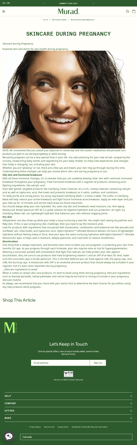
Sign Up (98, 362)
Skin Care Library (59, 20)
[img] (68, 11)
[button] (133, 12)
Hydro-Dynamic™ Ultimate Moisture (77, 230)
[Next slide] (93, 3)
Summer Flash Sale (68, 3)
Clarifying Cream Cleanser (62, 188)
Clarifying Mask (73, 195)
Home (45, 20)
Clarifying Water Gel (14, 213)
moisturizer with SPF (42, 262)
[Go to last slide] (43, 3)
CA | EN (6, 3)
